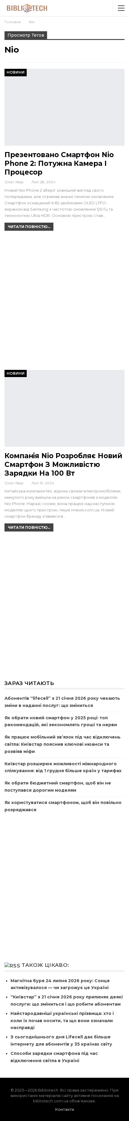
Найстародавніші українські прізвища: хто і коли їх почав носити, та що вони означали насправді (62, 1021)
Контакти (64, 1109)
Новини (16, 72)
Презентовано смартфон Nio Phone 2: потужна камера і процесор (59, 163)
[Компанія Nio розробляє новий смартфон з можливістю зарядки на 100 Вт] (64, 408)
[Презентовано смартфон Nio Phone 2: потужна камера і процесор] (64, 107)
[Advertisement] (64, 302)
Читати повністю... (29, 226)
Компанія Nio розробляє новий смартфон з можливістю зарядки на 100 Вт (63, 464)
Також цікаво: (45, 965)
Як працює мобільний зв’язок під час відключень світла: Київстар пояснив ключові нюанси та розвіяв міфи (62, 744)
